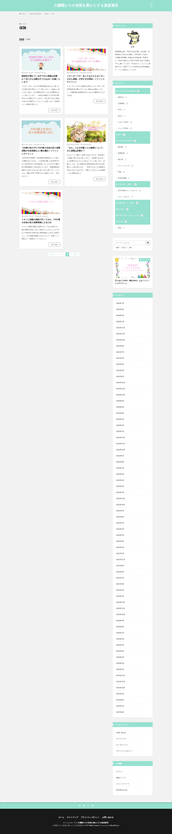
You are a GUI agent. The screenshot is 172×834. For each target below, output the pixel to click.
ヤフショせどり (125, 197)
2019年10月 (120, 688)
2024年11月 (120, 389)
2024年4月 (120, 425)
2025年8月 (120, 346)
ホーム (61, 817)
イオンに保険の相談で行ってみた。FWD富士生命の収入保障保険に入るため (41, 221)
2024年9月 (120, 401)
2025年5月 (120, 358)
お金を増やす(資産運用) (128, 91)
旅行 (121, 134)
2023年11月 (120, 444)
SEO (130, 247)
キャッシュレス (125, 166)
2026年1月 (120, 321)
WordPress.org (121, 790)
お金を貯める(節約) (35, 14)
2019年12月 (120, 675)
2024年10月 (120, 395)
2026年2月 (120, 315)
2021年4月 (120, 584)
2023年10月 (120, 450)
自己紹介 (123, 209)
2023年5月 (120, 480)
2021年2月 (120, 590)
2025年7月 (120, 352)
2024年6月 (120, 413)
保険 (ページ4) (49, 14)
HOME (23, 14)
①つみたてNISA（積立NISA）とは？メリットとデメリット (132, 281)
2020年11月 (120, 608)
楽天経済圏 (123, 178)
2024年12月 (120, 382)
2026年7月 (120, 303)
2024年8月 (120, 407)
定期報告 (123, 103)
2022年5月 (120, 535)
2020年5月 (120, 645)
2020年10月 (120, 614)
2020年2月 (120, 663)
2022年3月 (120, 547)
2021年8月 (120, 566)
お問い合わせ (121, 733)
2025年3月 (120, 370)
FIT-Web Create (92, 825)
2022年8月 (120, 517)
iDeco (121, 116)
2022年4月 (120, 541)
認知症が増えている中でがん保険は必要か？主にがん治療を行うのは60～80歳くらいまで (41, 79)
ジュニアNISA (125, 128)
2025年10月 (120, 340)
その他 (122, 221)
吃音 (121, 228)
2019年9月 (120, 694)
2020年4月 (120, 651)
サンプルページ (122, 745)
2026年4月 (120, 309)
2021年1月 (120, 596)
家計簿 (122, 159)
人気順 (27, 39)
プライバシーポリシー (124, 751)
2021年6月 (120, 572)
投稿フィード (121, 778)
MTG (121, 110)
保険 (121, 172)
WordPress (114, 825)
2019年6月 (120, 712)
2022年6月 (120, 529)
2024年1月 (120, 431)
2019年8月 (120, 700)
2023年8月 (120, 462)
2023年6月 (120, 474)
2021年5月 (120, 578)
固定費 (122, 147)
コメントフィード (122, 784)
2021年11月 (120, 559)
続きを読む (54, 110)
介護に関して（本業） (128, 203)
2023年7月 (120, 468)
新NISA (122, 97)
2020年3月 (120, 657)
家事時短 (123, 153)
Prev (51, 254)
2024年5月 (120, 419)
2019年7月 (120, 706)
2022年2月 (120, 553)
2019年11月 (120, 682)
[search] (148, 242)
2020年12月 (120, 602)
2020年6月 (120, 639)
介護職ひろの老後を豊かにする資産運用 (86, 5)
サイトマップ (121, 739)
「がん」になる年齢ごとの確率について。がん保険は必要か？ (86, 149)
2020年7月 (120, 633)
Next (75, 254)
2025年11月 (120, 334)
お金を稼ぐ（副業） (127, 184)
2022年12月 (120, 498)
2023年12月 (120, 437)
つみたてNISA (125, 122)
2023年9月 (120, 456)
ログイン (119, 772)
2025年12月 (120, 328)
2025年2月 (120, 376)
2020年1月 (120, 669)
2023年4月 (120, 486)
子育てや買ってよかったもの (130, 215)
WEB (117, 247)
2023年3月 (120, 492)
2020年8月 (120, 627)
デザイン (124, 247)
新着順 (21, 39)
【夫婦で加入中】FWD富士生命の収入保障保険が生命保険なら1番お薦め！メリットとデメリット (41, 150)
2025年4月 (120, 364)
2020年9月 (120, 620)
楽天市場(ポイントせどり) (129, 190)
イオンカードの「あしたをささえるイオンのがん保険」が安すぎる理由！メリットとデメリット (86, 79)
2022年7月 (120, 523)
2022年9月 (120, 511)
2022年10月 (120, 505)
